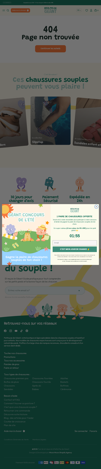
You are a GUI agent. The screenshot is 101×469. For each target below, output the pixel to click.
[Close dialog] (96, 207)
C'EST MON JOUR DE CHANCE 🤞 (74, 249)
